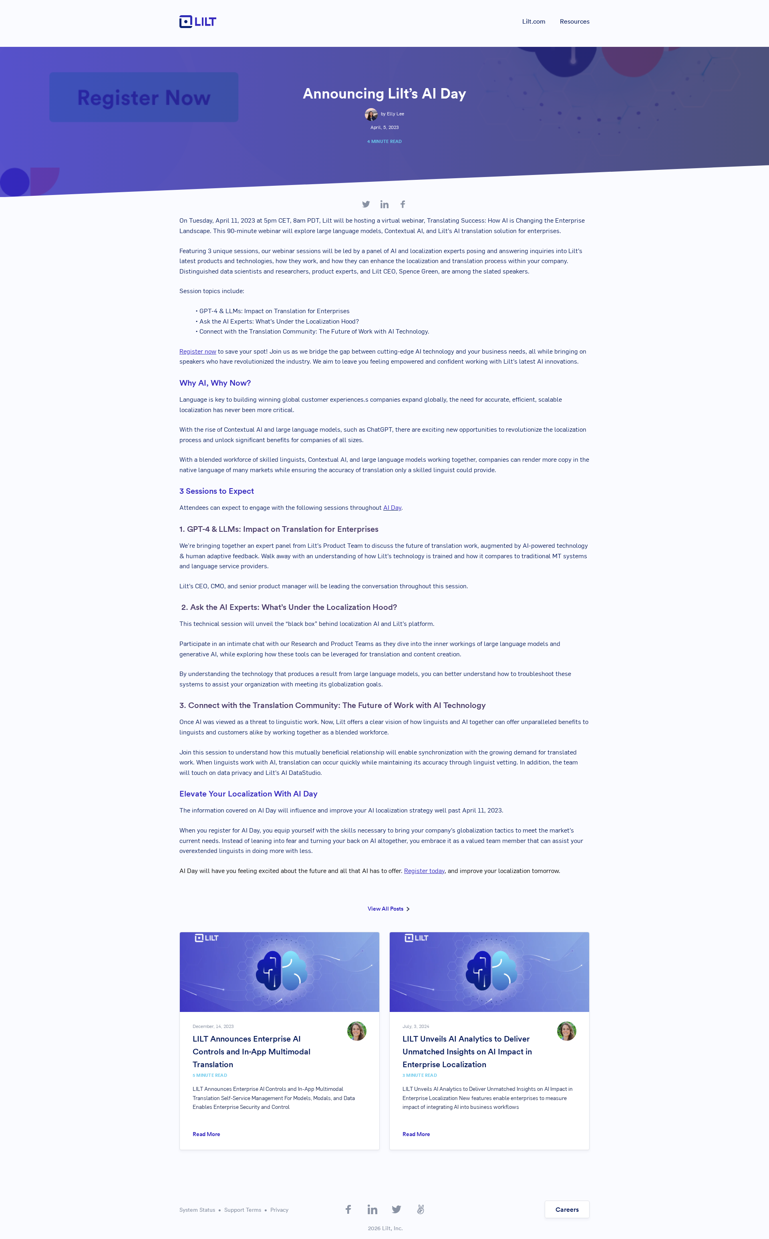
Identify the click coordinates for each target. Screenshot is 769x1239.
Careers (567, 1209)
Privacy (279, 1209)
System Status (197, 1209)
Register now (197, 352)
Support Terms (242, 1209)
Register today (424, 871)
